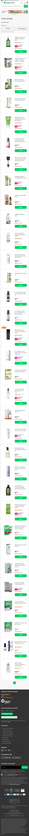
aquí (9, 721)
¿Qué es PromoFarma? (8, 728)
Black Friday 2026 (7, 743)
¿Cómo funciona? (7, 730)
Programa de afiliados (8, 734)
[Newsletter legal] (2, 775)
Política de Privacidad (15, 784)
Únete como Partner (8, 736)
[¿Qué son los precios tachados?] (1, 31)
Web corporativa (7, 741)
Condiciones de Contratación (14, 812)
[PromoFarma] (9, 3)
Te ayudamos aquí (7, 714)
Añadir (21, 51)
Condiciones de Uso (14, 811)
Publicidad (5, 737)
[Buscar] (26, 6)
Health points (6, 739)
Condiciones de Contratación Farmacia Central (14, 813)
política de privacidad (13, 774)
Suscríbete (24, 767)
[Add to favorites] (26, 34)
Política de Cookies (14, 814)
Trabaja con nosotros (8, 732)
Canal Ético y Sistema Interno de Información (14, 816)
